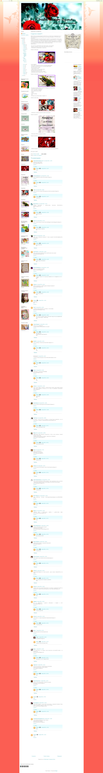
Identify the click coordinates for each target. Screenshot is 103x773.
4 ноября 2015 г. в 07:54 (43, 556)
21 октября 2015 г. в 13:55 (46, 479)
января (24, 73)
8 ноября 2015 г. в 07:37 (44, 518)
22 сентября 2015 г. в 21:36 (42, 203)
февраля (24, 72)
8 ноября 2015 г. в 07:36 (44, 503)
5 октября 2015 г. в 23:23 (45, 377)
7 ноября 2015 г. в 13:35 (42, 637)
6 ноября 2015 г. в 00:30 (40, 601)
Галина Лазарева (36, 324)
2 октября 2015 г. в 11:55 (45, 267)
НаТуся (34, 235)
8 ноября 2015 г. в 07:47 (44, 657)
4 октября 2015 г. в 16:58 (40, 307)
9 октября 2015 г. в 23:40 (45, 394)
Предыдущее (59, 756)
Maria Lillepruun (36, 495)
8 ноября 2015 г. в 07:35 (44, 488)
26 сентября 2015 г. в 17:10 (40, 220)
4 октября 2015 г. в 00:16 (41, 284)
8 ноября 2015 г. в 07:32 (44, 442)
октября (24, 47)
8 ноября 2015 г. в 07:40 (44, 534)
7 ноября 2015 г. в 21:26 (44, 680)
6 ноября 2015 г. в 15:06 (40, 616)
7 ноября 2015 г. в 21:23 (41, 664)
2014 (23, 75)
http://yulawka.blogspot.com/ (38, 160)
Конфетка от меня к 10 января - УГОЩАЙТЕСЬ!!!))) (80, 88)
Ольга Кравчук (36, 702)
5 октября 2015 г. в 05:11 (40, 341)
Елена (34, 370)
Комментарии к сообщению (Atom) (49, 759)
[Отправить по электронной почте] (41, 154)
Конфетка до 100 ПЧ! (79, 66)
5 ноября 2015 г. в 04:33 (40, 570)
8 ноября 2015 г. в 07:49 (44, 673)
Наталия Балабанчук (37, 267)
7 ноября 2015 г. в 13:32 (40, 630)
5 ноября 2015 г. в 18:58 (40, 586)
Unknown (37, 168)
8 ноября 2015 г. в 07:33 (44, 458)
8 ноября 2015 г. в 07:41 (44, 549)
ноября (24, 46)
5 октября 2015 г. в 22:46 (40, 370)
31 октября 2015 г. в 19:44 (40, 510)
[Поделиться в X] (43, 154)
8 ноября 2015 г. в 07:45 (44, 623)
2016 (23, 42)
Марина (34, 510)
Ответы (35, 166)
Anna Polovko (35, 251)
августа (24, 64)
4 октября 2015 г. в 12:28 (45, 212)
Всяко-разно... (24, 58)
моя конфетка (39, 155)
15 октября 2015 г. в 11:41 (40, 449)
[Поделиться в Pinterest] (45, 154)
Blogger (56, 770)
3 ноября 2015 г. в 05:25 (43, 541)
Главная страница (46, 756)
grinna (34, 220)
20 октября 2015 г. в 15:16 (41, 465)
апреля (24, 69)
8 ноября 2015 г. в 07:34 (44, 472)
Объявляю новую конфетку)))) (80, 110)
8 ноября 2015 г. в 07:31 (44, 425)
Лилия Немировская (37, 525)
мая (24, 68)
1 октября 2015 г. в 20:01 (42, 251)
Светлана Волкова (36, 175)
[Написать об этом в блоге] (42, 154)
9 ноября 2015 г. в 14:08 (48, 718)
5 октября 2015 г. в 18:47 (42, 356)
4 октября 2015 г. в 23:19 (43, 324)
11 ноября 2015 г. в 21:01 (45, 711)
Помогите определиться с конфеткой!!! (24, 55)
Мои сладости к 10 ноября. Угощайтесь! (80, 78)
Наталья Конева (36, 556)
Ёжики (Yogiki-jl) (36, 541)
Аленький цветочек (36, 680)
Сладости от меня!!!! (79, 98)
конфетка (35, 155)
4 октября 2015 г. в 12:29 (45, 243)
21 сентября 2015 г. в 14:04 (47, 160)
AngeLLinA (35, 664)
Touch (34, 307)
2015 (23, 43)
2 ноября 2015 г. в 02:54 (44, 525)
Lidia (34, 189)
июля (24, 65)
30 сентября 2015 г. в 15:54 (40, 235)
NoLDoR (34, 341)
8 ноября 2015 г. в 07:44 (44, 609)
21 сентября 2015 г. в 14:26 (44, 175)
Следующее (34, 756)
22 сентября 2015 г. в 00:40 (39, 189)
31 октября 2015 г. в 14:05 (43, 495)
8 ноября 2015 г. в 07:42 (44, 578)
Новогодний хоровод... (24, 61)
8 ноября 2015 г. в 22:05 (42, 702)
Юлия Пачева (35, 203)
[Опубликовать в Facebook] (44, 154)
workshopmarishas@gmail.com (38, 718)
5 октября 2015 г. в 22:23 (45, 362)
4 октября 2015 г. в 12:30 (45, 275)
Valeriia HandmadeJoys (37, 479)
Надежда (34, 601)
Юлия (34, 449)
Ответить (34, 164)
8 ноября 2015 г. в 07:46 (44, 641)
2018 (23, 39)
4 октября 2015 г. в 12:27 (45, 168)
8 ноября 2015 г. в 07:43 (44, 594)
